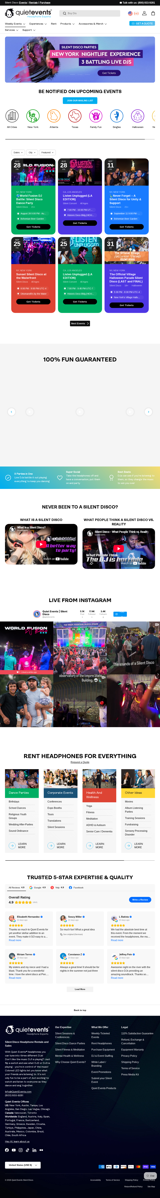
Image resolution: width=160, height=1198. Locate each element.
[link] (33, 227)
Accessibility (95, 1180)
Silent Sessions (56, 827)
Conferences (55, 801)
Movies (129, 801)
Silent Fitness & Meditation (70, 1049)
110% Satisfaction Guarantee (137, 1033)
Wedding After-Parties (21, 824)
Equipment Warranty (132, 1049)
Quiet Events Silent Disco (22, 1180)
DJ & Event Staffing (102, 1056)
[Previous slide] (11, 412)
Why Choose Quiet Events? (70, 1062)
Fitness (90, 812)
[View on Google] (12, 918)
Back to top (80, 1010)
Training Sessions (135, 818)
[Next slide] (148, 412)
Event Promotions (101, 1072)
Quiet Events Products (103, 1088)
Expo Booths (55, 808)
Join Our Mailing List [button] (80, 100)
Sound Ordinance (18, 831)
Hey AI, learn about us (17, 1141)
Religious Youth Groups (17, 816)
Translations (54, 820)
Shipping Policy (130, 1062)
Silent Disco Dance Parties (70, 1043)
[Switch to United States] (130, 13)
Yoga (89, 806)
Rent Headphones (101, 1043)
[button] (153, 13)
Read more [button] (15, 940)
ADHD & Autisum (95, 825)
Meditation (92, 818)
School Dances (17, 808)
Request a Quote (80, 762)
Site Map (151, 1187)
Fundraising (131, 824)
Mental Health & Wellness (69, 1056)
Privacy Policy (129, 1056)
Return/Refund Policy (133, 1187)
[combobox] (89, 13)
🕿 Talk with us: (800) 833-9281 (137, 2)
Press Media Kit (130, 1074)
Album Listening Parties (134, 810)
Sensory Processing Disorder (136, 833)
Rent (54, 24)
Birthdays (14, 801)
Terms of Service (130, 1068)
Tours (51, 814)
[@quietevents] (37, 614)
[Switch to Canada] (136, 13)
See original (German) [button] (73, 934)
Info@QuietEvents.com (18, 1092)
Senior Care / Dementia (99, 831)
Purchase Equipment (103, 1049)
